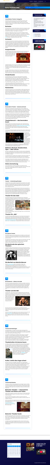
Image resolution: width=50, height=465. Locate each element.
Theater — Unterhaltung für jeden (13, 181)
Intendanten (23, 352)
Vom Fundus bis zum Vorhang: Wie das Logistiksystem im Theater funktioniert (39, 19)
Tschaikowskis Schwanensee (9, 402)
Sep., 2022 (7, 178)
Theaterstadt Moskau (10, 382)
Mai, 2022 (7, 380)
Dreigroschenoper (11, 264)
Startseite (31, 1)
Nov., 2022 (7, 16)
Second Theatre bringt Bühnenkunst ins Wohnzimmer (38, 21)
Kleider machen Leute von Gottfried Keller (23, 125)
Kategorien (35, 1)
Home (27, 7)
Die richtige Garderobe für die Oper (38, 23)
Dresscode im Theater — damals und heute (15, 106)
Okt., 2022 (7, 104)
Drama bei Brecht (37, 34)
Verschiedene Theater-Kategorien (13, 19)
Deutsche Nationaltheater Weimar (10, 219)
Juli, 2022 (7, 279)
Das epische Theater (10, 233)
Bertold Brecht (9, 313)
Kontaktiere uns (40, 1)
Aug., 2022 (7, 231)
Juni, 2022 (7, 326)
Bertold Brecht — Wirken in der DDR (13, 281)
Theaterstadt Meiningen (11, 328)
